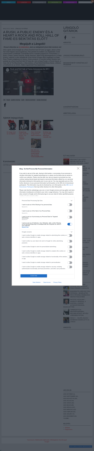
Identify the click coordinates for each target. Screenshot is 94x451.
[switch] (69, 204)
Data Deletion (37, 282)
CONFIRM (33, 275)
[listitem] (47, 201)
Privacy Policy (57, 282)
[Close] (79, 169)
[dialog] (47, 225)
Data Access (47, 282)
